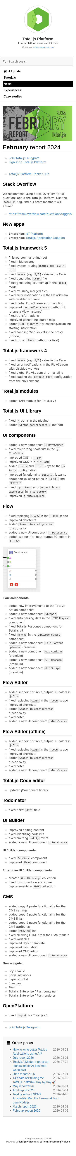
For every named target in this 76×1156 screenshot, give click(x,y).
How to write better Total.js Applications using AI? (30, 1051)
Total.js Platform (27, 1141)
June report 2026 (24, 1074)
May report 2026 (23, 1086)
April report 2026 (23, 1090)
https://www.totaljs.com (43, 47)
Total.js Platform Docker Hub (29, 174)
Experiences (12, 90)
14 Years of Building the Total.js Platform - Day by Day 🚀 (34, 1080)
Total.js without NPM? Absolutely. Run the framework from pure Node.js (36, 1098)
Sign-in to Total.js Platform (27, 162)
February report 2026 (26, 1110)
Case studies (13, 96)
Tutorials (10, 77)
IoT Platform (34, 233)
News (7, 83)
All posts (14, 71)
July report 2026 (23, 1057)
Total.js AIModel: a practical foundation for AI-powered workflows (30, 1065)
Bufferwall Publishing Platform (55, 1141)
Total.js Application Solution (45, 238)
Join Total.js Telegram (24, 158)
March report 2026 (25, 1106)
